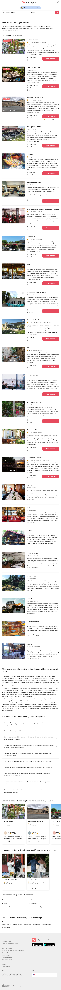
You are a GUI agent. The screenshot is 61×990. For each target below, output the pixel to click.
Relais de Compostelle (35, 98)
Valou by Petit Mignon (34, 182)
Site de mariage (6, 966)
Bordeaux (4, 900)
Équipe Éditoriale (6, 962)
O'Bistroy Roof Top (33, 68)
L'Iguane (29, 485)
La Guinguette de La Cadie (36, 292)
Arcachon (4, 903)
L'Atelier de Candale (34, 320)
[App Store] (37, 946)
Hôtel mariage (27, 924)
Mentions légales (6, 941)
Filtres (7, 35)
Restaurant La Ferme (34, 402)
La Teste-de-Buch (7, 907)
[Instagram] (13, 974)
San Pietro (30, 508)
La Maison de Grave (32, 553)
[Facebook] (3, 974)
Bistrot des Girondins (34, 430)
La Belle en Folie (32, 375)
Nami (28, 264)
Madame (29, 644)
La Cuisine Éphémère (33, 621)
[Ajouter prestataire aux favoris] (22, 41)
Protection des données (8, 946)
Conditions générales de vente (10, 943)
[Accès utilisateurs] (58, 2)
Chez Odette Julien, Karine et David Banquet (43, 209)
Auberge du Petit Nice (34, 127)
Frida (28, 348)
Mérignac (33, 900)
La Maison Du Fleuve (34, 458)
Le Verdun (30, 154)
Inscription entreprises (7, 957)
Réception (4, 19)
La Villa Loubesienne (33, 599)
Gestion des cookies (7, 948)
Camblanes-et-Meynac (37, 907)
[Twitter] (6, 974)
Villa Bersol (31, 237)
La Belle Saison (31, 576)
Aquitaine (23, 19)
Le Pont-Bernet (32, 40)
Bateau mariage (6, 927)
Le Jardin (29, 530)
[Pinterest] (10, 974)
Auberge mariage (17, 924)
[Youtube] (17, 974)
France (37, 974)
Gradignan (34, 903)
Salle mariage (36, 924)
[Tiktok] (20, 974)
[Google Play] (49, 946)
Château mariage (46, 924)
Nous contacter (50, 58)
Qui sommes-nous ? (7, 959)
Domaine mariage (6, 924)
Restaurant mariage (14, 19)
